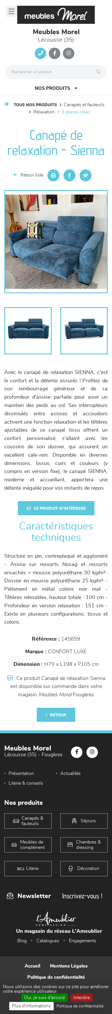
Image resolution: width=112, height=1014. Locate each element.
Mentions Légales (69, 966)
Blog (22, 941)
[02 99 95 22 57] (40, 53)
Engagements (82, 941)
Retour (58, 715)
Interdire (82, 997)
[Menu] (11, 11)
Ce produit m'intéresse (60, 509)
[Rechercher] (100, 72)
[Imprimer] (53, 175)
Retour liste (31, 175)
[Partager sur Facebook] (69, 175)
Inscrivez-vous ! (82, 896)
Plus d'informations (31, 1006)
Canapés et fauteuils (84, 104)
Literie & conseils (26, 783)
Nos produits (52, 88)
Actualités (70, 773)
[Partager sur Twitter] (86, 175)
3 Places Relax (75, 112)
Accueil (32, 966)
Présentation (21, 773)
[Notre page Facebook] (54, 53)
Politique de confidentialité (56, 977)
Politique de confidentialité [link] (80, 1006)
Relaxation (44, 112)
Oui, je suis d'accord (44, 997)
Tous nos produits (35, 105)
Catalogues (47, 941)
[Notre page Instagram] (68, 53)
